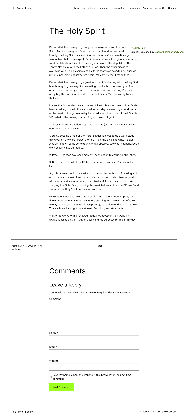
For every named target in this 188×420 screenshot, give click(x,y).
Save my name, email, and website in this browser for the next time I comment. (93, 376)
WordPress (170, 411)
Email (53, 346)
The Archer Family (22, 8)
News (39, 245)
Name (53, 332)
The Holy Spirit (138, 48)
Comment (56, 298)
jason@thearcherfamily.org (169, 52)
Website (53, 360)
